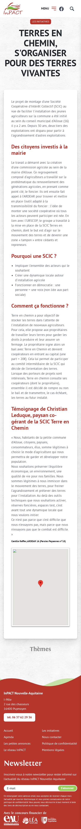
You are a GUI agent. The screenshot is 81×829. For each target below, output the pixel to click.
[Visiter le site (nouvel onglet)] (11, 820)
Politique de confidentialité (59, 743)
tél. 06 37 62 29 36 (19, 717)
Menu (45, 8)
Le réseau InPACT (15, 750)
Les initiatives (40, 21)
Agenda (9, 737)
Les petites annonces (17, 743)
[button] (40, 584)
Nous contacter (51, 737)
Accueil (8, 730)
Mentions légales (53, 750)
